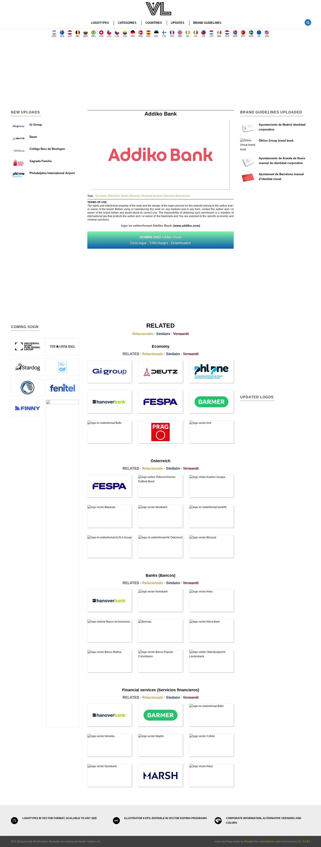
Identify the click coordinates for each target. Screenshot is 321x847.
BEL (78, 36)
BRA (93, 36)
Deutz (33, 137)
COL (125, 36)
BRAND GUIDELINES (207, 22)
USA (267, 36)
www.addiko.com (186, 225)
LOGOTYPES (100, 22)
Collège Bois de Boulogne (47, 149)
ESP (148, 36)
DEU (133, 36)
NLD (227, 36)
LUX (211, 36)
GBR (180, 36)
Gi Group (35, 124)
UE (259, 36)
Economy (100, 195)
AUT (70, 36)
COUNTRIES (153, 22)
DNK (140, 36)
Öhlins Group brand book (276, 140)
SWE (251, 36)
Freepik (248, 841)
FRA (172, 36)
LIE (203, 36)
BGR (85, 36)
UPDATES (177, 22)
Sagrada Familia (40, 161)
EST (156, 36)
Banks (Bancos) (130, 195)
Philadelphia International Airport (52, 173)
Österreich (114, 195)
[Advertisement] (160, 75)
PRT (243, 36)
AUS (62, 36)
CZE (117, 36)
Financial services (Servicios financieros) (165, 195)
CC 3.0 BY (304, 841)
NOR (235, 36)
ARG (54, 36)
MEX (219, 36)
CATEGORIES (127, 22)
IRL (188, 36)
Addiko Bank (160, 240)
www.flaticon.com (270, 841)
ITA (195, 36)
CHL (109, 36)
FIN (164, 36)
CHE (101, 36)
